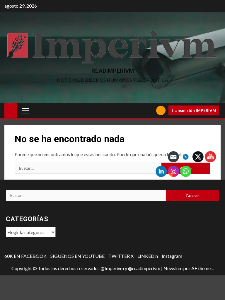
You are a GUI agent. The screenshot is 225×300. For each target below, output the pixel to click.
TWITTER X (121, 256)
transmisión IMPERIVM (193, 110)
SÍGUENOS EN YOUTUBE (77, 256)
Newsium (173, 268)
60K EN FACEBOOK (25, 256)
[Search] (149, 110)
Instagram (172, 256)
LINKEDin (147, 256)
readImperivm (112, 70)
